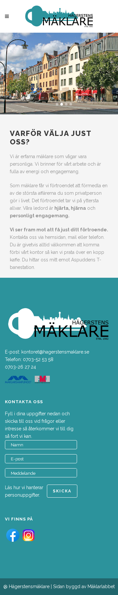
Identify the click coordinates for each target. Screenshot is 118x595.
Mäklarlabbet (101, 586)
